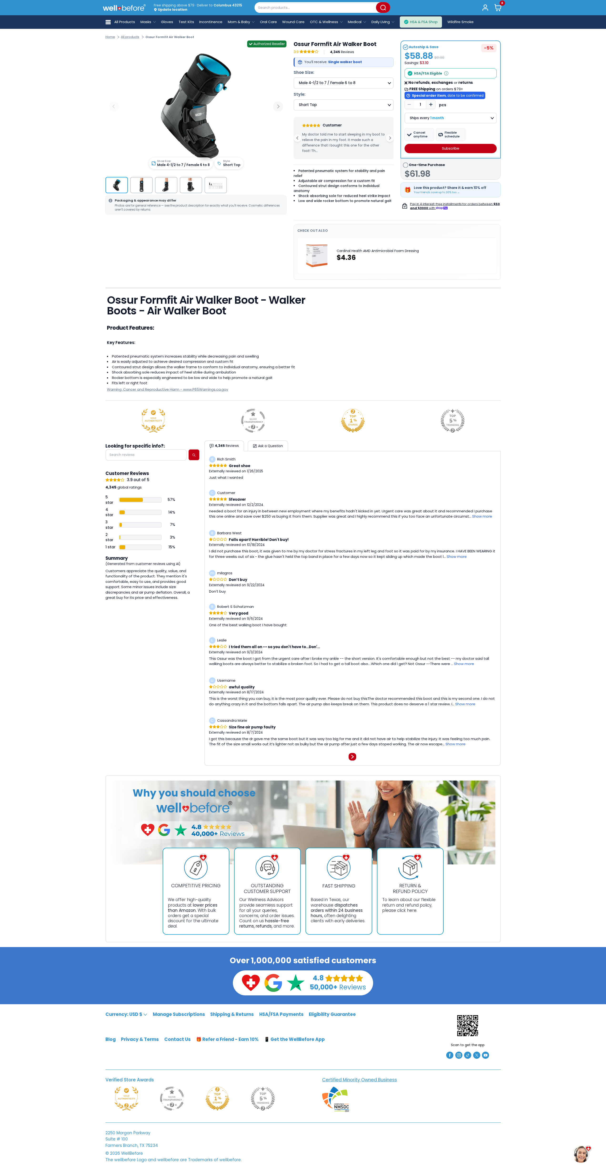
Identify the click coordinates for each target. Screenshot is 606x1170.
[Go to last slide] (297, 138)
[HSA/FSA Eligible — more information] (446, 73)
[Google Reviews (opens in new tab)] (273, 982)
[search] (194, 455)
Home (110, 37)
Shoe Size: (304, 72)
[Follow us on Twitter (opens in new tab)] (476, 1055)
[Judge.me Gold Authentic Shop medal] (153, 421)
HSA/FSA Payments (281, 1014)
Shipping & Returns (232, 1014)
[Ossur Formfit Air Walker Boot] (195, 106)
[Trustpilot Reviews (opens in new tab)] (295, 982)
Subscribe (450, 148)
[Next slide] (278, 106)
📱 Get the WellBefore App (294, 1039)
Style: (300, 94)
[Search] (383, 7)
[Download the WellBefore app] (467, 1025)
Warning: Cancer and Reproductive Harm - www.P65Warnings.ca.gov (167, 389)
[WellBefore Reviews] (250, 982)
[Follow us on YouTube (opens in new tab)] (485, 1055)
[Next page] (352, 757)
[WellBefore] (124, 7)
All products (130, 37)
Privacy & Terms (140, 1039)
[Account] (485, 7)
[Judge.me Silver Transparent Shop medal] (253, 421)
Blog (110, 1039)
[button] (497, 7)
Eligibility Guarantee (332, 1014)
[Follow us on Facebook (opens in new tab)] (449, 1055)
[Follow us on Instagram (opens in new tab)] (458, 1055)
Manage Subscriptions (179, 1014)
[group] (116, 185)
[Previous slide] (114, 106)
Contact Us (177, 1039)
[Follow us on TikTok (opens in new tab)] (467, 1055)
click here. (407, 910)
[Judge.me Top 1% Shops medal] (353, 421)
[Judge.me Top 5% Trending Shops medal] (453, 421)
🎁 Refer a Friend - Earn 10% (227, 1039)
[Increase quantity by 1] (430, 104)
